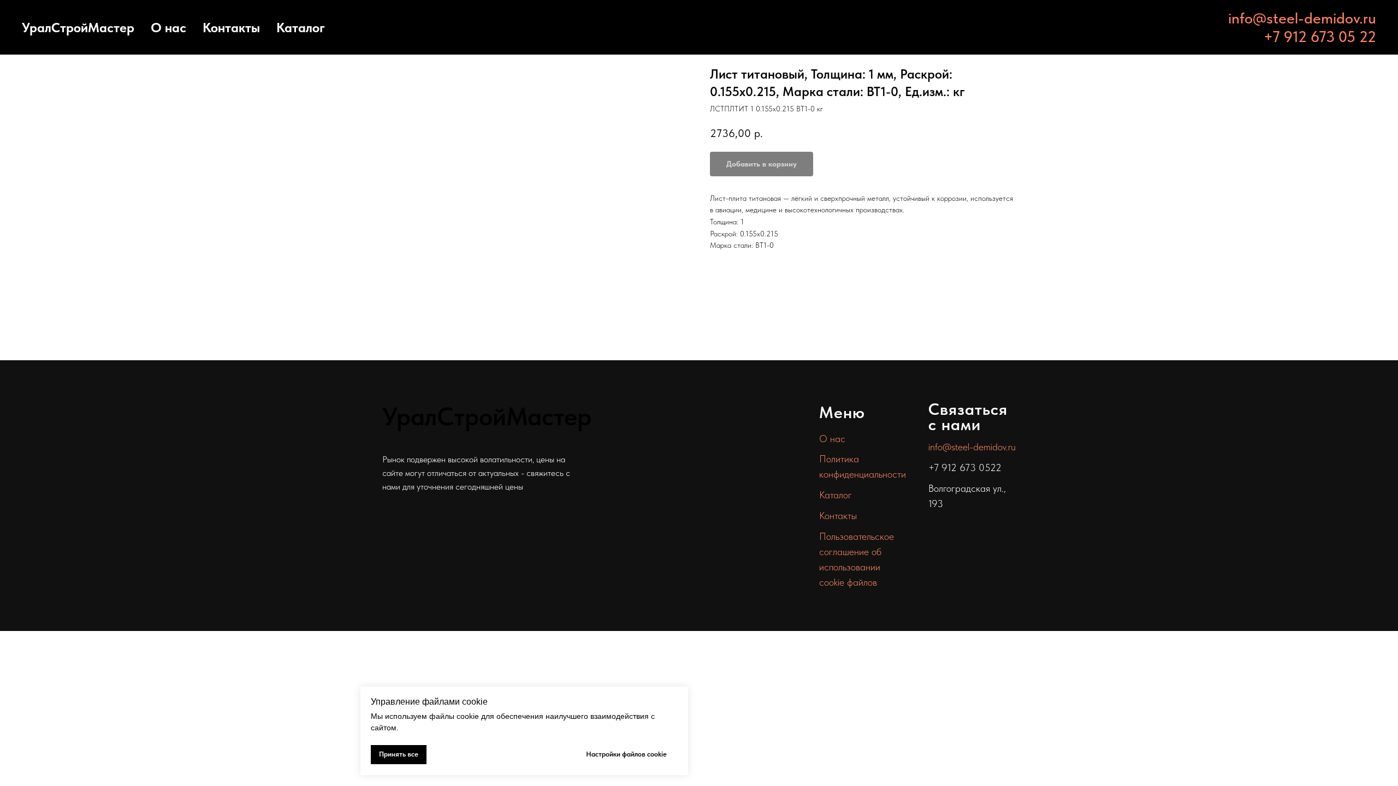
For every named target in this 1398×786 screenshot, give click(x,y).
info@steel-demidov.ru (1302, 18)
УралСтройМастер (78, 27)
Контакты (231, 27)
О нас (168, 27)
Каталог (300, 27)
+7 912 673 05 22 (1320, 36)
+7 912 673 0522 (965, 467)
